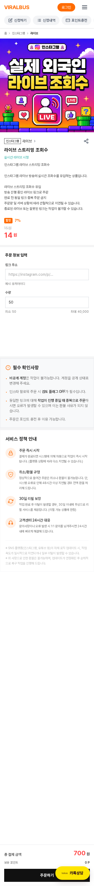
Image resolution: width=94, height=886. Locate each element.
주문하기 (47, 875)
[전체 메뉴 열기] (84, 7)
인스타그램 (18, 33)
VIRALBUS (17, 7)
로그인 (66, 7)
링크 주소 (11, 265)
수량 (8, 292)
